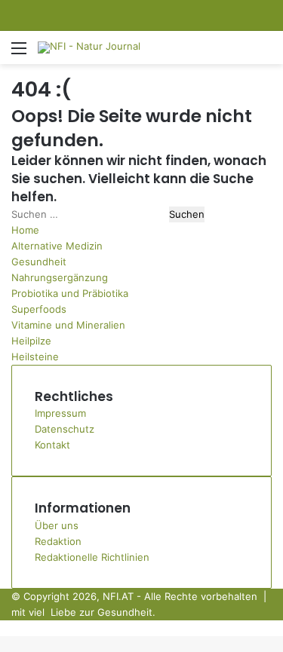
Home (25, 230)
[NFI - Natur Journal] (89, 47)
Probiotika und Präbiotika (69, 293)
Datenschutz (64, 429)
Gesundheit (38, 262)
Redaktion (58, 541)
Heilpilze (31, 341)
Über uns (56, 525)
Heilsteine (35, 356)
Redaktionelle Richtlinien (92, 557)
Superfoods (38, 309)
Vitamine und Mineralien (68, 325)
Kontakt (52, 445)
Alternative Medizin (57, 246)
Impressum (60, 413)
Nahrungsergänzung (59, 277)
